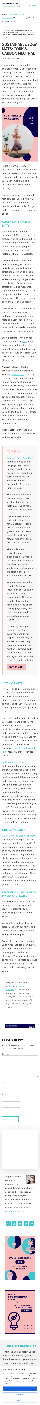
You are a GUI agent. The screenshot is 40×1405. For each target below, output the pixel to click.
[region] (20, 1385)
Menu (33, 5)
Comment (6, 1054)
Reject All (20, 1400)
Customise (20, 1394)
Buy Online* (16, 667)
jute (24, 341)
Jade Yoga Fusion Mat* (14, 762)
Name (5, 1082)
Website (5, 1106)
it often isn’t (18, 374)
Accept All (20, 1389)
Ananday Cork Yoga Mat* (20, 458)
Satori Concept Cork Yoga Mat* (18, 836)
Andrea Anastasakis (15, 1211)
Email (5, 1094)
